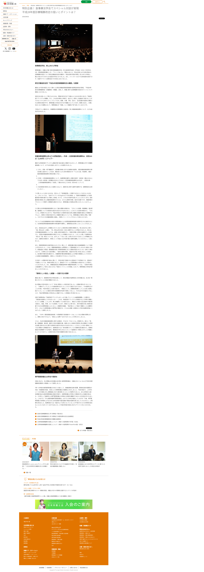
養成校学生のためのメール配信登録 (87, 531)
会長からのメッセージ (28, 527)
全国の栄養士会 (27, 539)
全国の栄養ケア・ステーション (30, 554)
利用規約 (49, 568)
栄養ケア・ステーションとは (30, 552)
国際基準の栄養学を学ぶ (57, 543)
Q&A (53, 545)
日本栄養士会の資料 (84, 522)
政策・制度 (26, 531)
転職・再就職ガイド (9, 33)
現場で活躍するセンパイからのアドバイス (89, 539)
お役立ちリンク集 (55, 557)
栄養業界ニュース (83, 556)
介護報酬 (53, 553)
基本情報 (25, 541)
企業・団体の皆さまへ (9, 36)
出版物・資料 (7, 26)
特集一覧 (28, 472)
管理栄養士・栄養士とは (85, 533)
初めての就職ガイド (84, 541)
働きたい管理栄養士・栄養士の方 (31, 556)
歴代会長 (25, 537)
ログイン (97, 1)
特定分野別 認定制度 (56, 535)
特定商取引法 (84, 568)
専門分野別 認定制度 (56, 537)
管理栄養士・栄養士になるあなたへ (87, 537)
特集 (28, 5)
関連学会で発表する (56, 541)
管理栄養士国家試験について (86, 543)
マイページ (27, 522)
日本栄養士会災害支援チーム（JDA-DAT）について (62, 520)
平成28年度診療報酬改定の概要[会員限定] (49, 419)
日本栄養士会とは (8, 8)
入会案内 (26, 518)
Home (23, 5)
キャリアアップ (7, 20)
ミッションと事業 (27, 529)
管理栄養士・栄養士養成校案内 (86, 535)
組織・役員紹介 (27, 533)
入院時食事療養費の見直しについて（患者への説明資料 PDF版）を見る (57, 422)
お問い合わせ (73, 568)
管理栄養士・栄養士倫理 (57, 539)
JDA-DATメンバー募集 (56, 524)
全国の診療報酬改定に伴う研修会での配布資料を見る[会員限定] (55, 416)
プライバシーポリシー (60, 568)
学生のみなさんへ (8, 30)
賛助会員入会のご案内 (84, 548)
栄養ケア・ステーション (10, 14)
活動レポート (54, 522)
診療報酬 (53, 551)
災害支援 (5, 17)
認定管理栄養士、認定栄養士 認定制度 (60, 533)
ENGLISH (9, 45)
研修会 (5, 11)
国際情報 (25, 543)
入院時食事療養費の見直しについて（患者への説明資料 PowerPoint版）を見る (60, 424)
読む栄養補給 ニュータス (9, 51)
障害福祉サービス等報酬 (57, 555)
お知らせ (81, 554)
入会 (86, 1)
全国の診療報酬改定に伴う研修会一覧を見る (50, 414)
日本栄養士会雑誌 (83, 520)
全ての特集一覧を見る (86, 430)
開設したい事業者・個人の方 (30, 558)
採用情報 (41, 568)
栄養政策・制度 (7, 23)
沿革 (25, 535)
